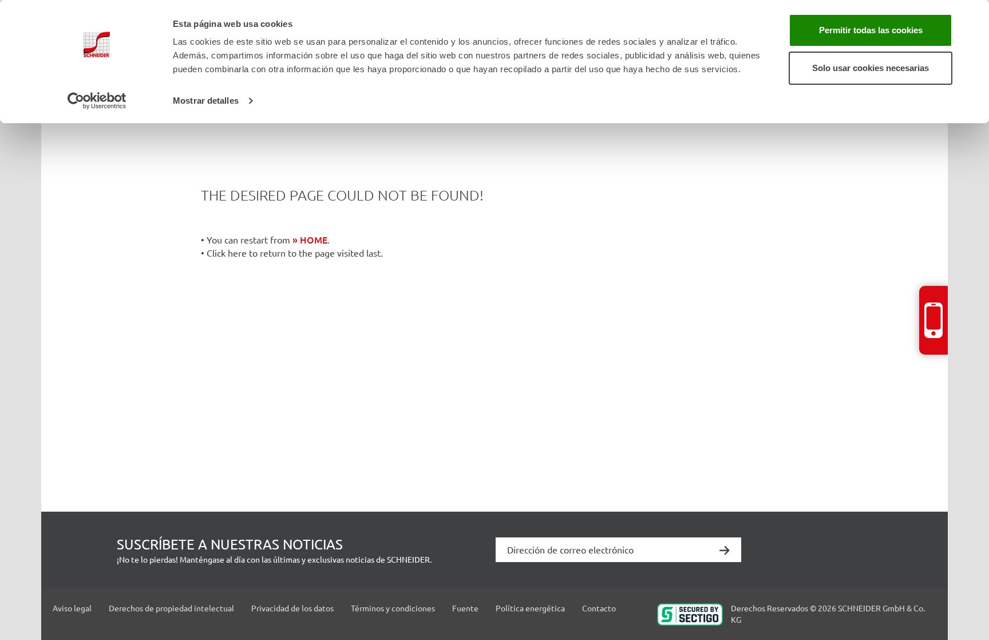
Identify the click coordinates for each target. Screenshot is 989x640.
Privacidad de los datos (292, 608)
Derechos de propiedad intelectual (171, 608)
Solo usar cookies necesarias (870, 68)
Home (313, 239)
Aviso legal (72, 608)
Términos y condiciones (393, 608)
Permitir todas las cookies (871, 30)
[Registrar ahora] (724, 551)
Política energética (530, 608)
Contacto (599, 608)
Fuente (465, 608)
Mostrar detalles (206, 100)
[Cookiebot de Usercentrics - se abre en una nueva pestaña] (97, 100)
